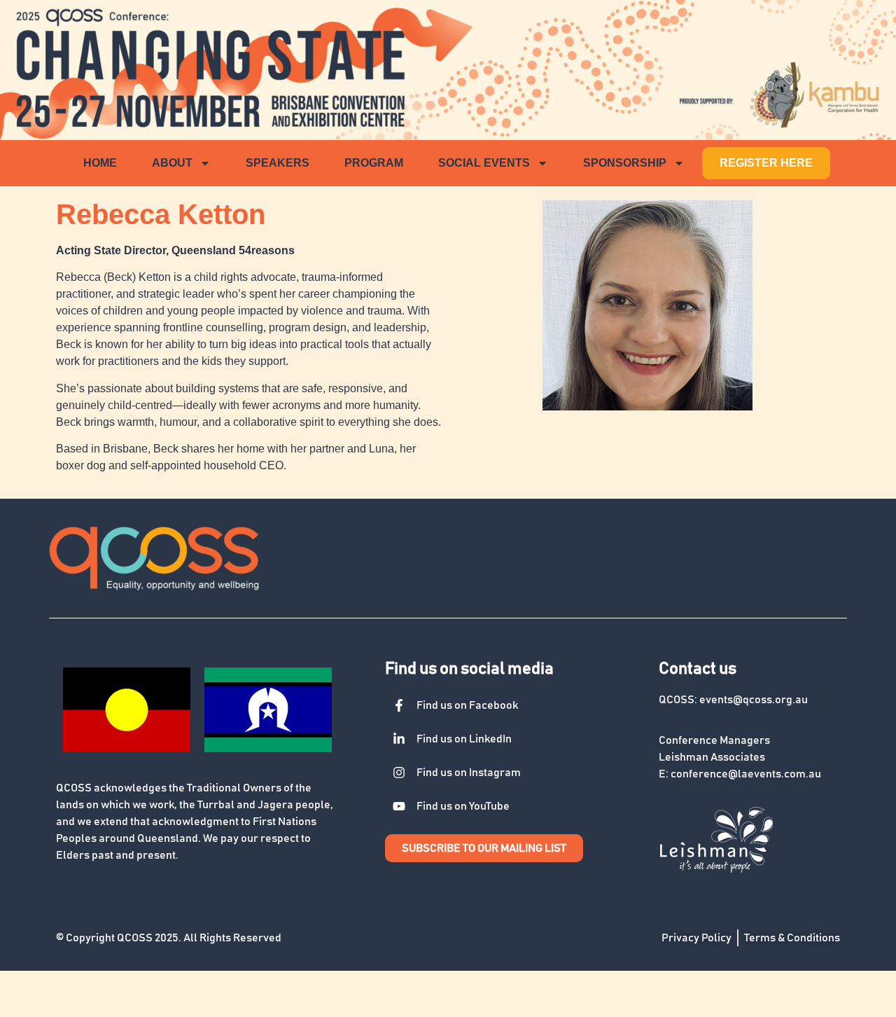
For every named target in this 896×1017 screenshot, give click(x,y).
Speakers (277, 163)
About (172, 163)
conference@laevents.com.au (746, 774)
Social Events (484, 163)
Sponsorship (624, 163)
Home (100, 163)
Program (373, 163)
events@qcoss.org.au (753, 699)
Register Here (766, 163)
